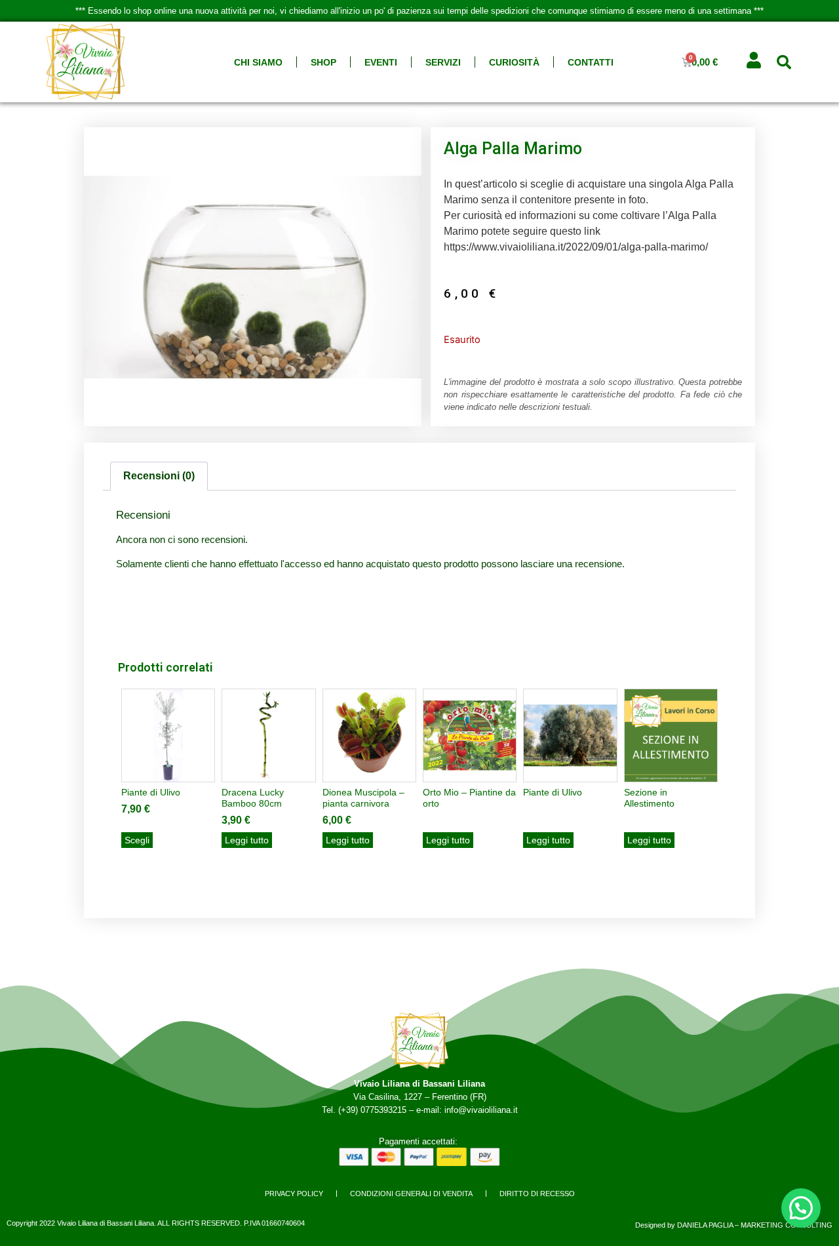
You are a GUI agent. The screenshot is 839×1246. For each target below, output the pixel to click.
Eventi (380, 62)
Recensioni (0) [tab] (159, 475)
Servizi (443, 62)
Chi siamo (258, 62)
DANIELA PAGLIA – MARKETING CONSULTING (754, 1225)
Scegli (137, 840)
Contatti (591, 62)
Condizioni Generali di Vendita (411, 1193)
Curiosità (514, 62)
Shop (323, 62)
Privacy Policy (294, 1193)
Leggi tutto (247, 840)
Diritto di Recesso (537, 1193)
